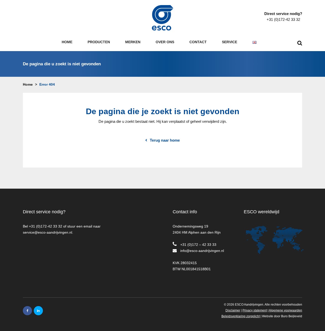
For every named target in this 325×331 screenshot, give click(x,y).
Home (28, 84)
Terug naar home (165, 140)
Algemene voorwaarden (285, 310)
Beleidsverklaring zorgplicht (240, 316)
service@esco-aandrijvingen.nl (47, 232)
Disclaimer (232, 310)
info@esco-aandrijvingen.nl (202, 251)
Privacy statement (254, 310)
